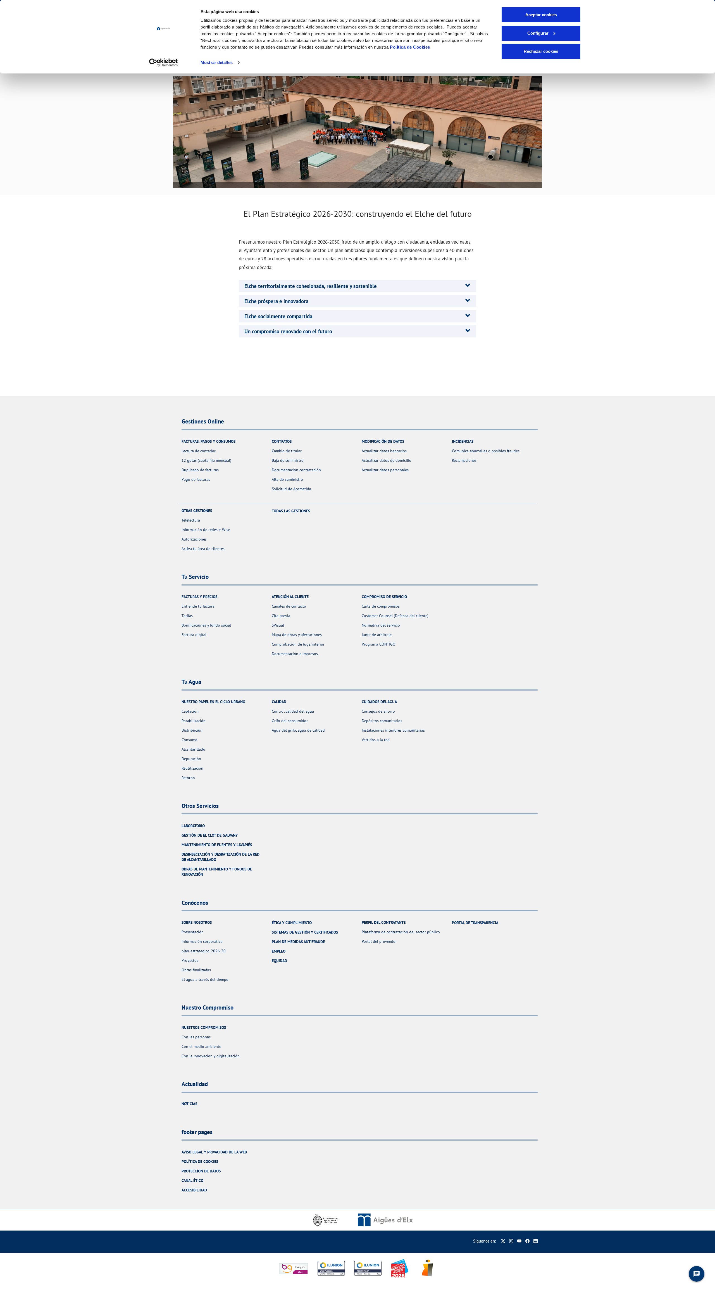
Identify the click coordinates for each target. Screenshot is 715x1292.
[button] (310, 286)
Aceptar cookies (541, 14)
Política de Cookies (410, 47)
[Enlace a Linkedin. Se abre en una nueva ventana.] (535, 1241)
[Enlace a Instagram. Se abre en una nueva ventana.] (511, 1241)
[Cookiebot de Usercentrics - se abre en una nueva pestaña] (163, 62)
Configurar (538, 33)
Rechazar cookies (541, 51)
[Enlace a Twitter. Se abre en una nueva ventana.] (503, 1241)
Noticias (189, 1103)
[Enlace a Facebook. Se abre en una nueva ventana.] (527, 1241)
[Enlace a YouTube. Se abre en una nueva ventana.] (519, 1241)
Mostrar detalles (217, 62)
